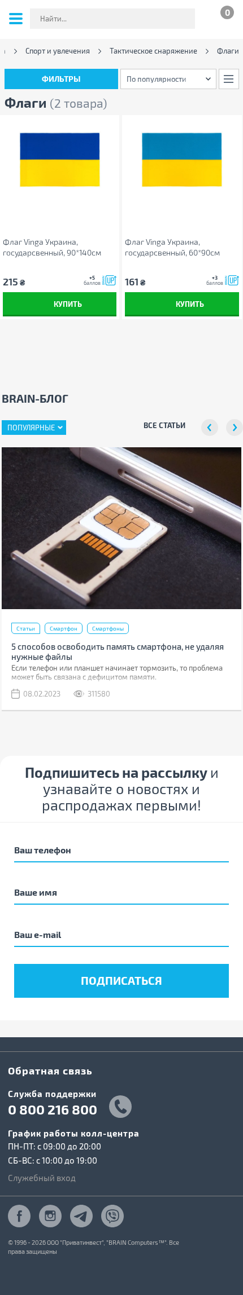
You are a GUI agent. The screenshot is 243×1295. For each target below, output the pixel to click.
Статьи (25, 628)
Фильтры (61, 78)
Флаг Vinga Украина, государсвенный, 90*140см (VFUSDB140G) (52, 247)
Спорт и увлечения (57, 51)
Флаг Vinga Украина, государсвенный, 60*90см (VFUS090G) (172, 247)
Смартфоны (108, 628)
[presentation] (209, 427)
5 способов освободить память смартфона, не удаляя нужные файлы (117, 651)
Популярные (31, 427)
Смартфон (63, 628)
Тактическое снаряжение (153, 51)
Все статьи (164, 425)
